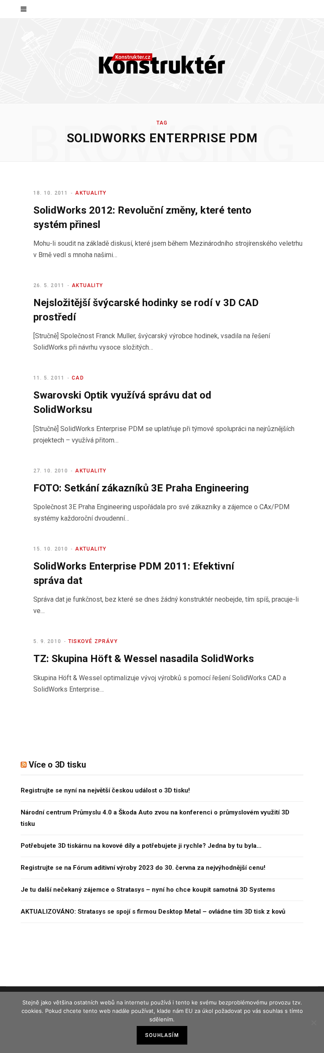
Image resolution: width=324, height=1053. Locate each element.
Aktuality (90, 193)
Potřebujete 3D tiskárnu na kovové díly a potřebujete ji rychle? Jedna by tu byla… (141, 845)
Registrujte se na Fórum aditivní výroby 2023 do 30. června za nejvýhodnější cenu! (143, 867)
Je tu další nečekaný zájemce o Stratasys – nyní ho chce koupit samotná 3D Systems (148, 889)
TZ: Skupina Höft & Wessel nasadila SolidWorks (143, 659)
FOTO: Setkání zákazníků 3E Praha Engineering (141, 488)
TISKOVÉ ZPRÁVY (93, 641)
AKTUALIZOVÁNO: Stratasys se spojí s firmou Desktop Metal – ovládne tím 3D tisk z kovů (153, 911)
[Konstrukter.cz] (162, 61)
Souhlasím (162, 1035)
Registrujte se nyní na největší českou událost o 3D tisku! (105, 790)
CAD (78, 378)
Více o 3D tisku (57, 765)
